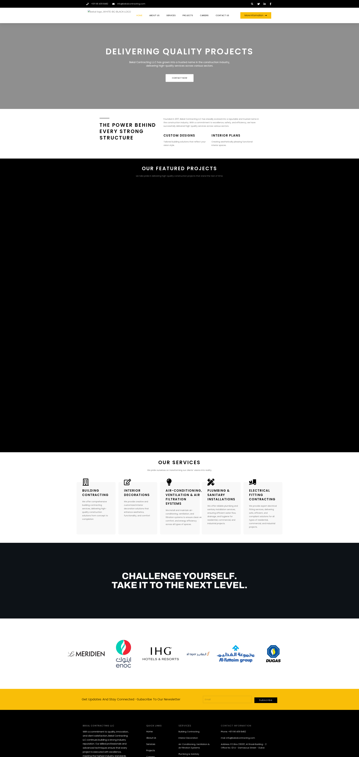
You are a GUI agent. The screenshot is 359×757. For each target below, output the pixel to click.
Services (171, 15)
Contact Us (222, 15)
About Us (154, 15)
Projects (188, 15)
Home (139, 15)
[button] (252, 4)
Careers (204, 15)
